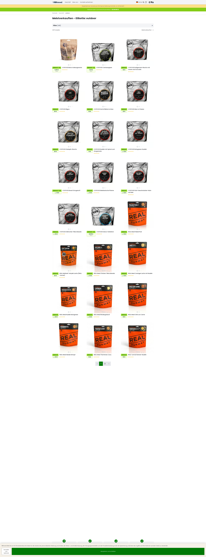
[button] (68, 65)
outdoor (67, 13)
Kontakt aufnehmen (86, 2)
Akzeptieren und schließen (108, 551)
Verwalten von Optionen (6, 551)
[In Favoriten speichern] (54, 64)
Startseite (54, 13)
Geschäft (68, 2)
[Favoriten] (146, 2)
